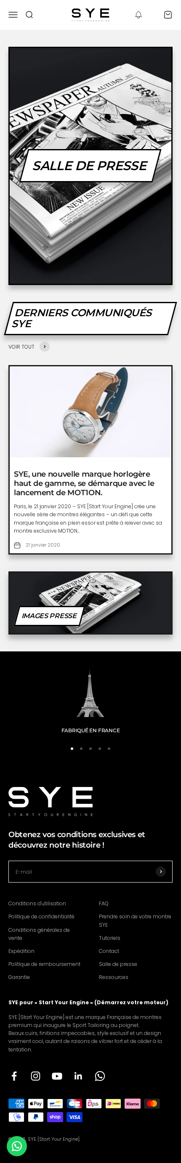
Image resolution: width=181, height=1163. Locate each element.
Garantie (19, 977)
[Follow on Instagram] (35, 1076)
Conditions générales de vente (39, 934)
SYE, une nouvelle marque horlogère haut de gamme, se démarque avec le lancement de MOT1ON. (84, 483)
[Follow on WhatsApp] (100, 1076)
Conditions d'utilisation (37, 903)
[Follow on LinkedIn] (78, 1076)
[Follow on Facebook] (14, 1076)
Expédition (21, 951)
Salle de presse (118, 964)
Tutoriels (109, 938)
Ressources (113, 977)
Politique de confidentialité (41, 916)
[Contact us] (17, 1146)
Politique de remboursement (44, 964)
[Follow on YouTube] (57, 1076)
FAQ (104, 903)
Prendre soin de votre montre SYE (135, 920)
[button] (138, 14)
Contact (109, 951)
